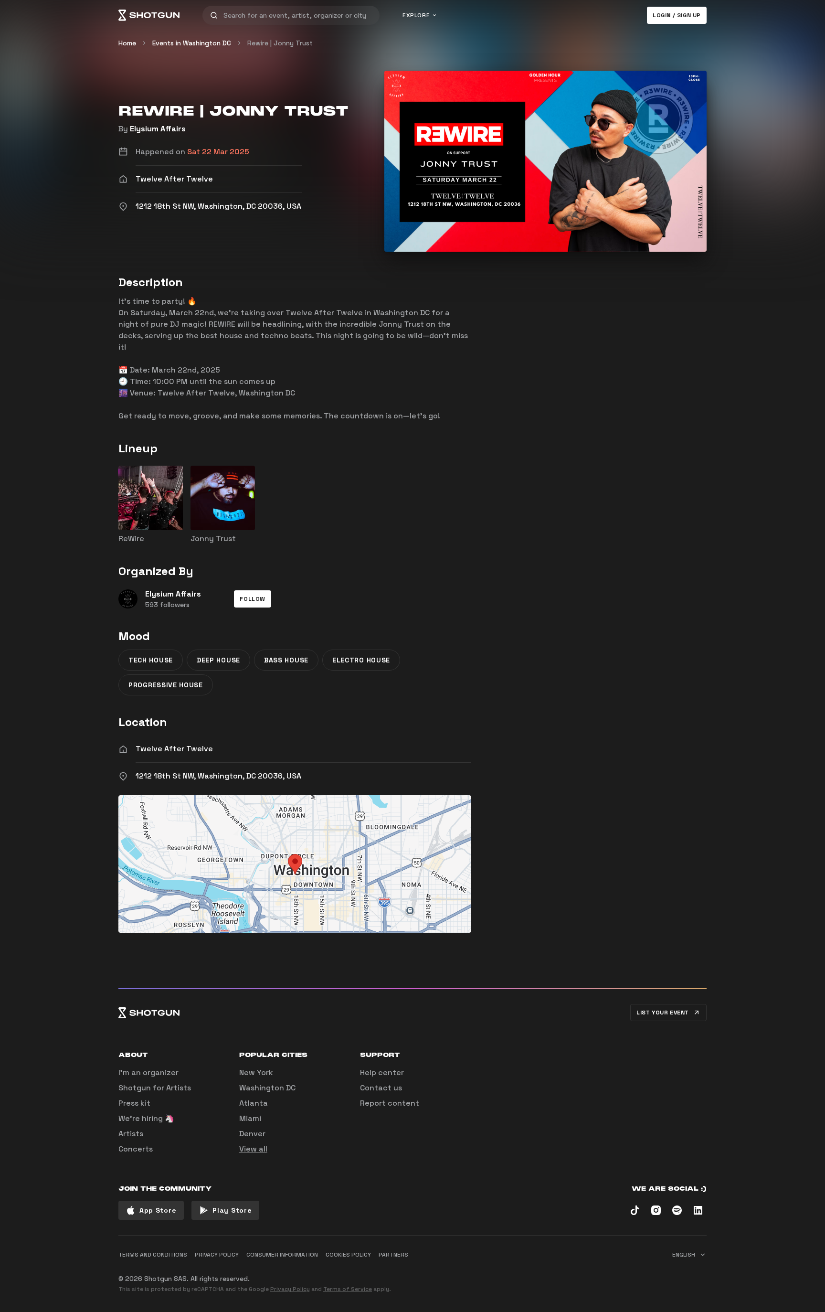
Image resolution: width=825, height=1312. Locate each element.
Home (127, 43)
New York (256, 1072)
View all (253, 1149)
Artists (130, 1134)
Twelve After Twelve (174, 749)
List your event (662, 1012)
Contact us (381, 1088)
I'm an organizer (148, 1072)
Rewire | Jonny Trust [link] (280, 43)
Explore (416, 15)
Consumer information (282, 1255)
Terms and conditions (152, 1255)
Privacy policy (217, 1255)
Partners (393, 1255)
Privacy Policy (290, 1289)
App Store (157, 1210)
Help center (382, 1072)
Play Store (232, 1210)
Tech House (150, 660)
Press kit (134, 1103)
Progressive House (165, 685)
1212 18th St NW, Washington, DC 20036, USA (218, 776)
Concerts (135, 1149)
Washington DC (267, 1088)
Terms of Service (347, 1289)
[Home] (149, 15)
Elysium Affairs (158, 129)
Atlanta (253, 1103)
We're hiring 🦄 (146, 1118)
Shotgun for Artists (154, 1088)
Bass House (286, 660)
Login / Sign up (677, 15)
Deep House (218, 660)
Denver (252, 1134)
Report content (389, 1103)
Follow (252, 599)
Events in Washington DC (191, 43)
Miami (250, 1118)
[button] (252, 599)
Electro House (361, 660)
